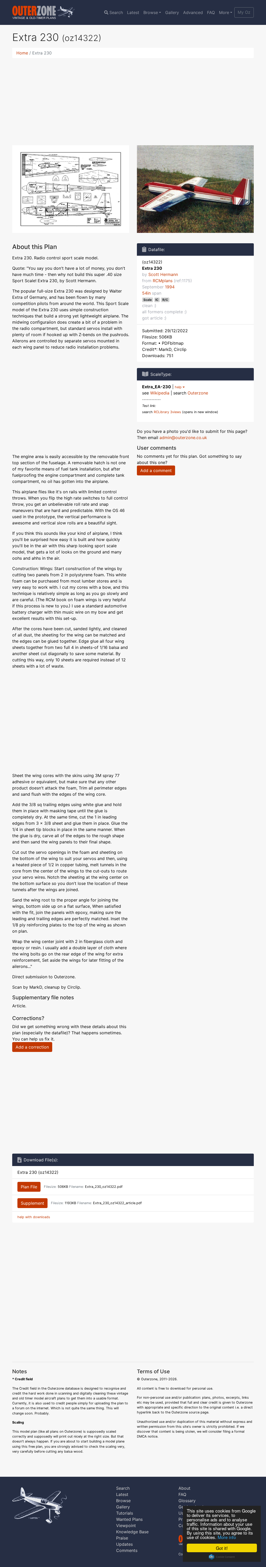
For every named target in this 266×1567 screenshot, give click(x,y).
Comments (126, 1550)
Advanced (193, 12)
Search (116, 12)
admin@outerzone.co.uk (183, 437)
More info (227, 1537)
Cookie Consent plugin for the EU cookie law (222, 1557)
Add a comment (156, 470)
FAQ (211, 12)
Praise (122, 1538)
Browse (150, 12)
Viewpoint (126, 1525)
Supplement (32, 1203)
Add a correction (32, 1047)
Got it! (222, 1548)
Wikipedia (159, 393)
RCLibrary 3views (167, 412)
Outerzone (198, 393)
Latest (133, 12)
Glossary (187, 1500)
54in (146, 293)
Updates (124, 1544)
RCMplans (162, 280)
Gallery (172, 12)
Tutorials (124, 1513)
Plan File (29, 1186)
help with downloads (33, 1217)
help (179, 387)
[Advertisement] (133, 98)
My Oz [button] (244, 12)
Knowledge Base (132, 1531)
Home (22, 53)
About (184, 1488)
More (224, 12)
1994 (170, 286)
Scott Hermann (163, 274)
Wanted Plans (129, 1519)
